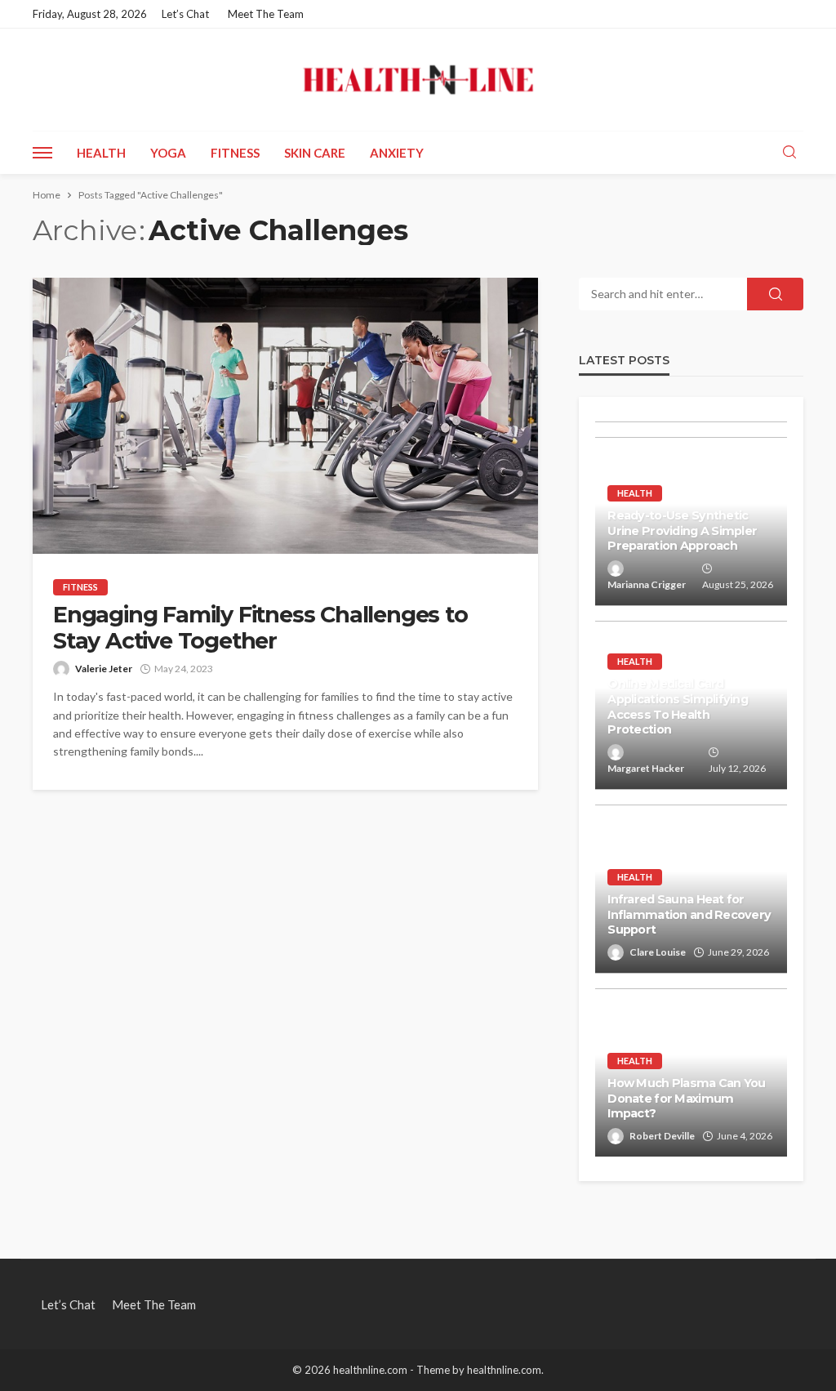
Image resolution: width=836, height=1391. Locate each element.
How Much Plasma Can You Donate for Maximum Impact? (686, 1098)
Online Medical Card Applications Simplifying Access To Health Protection (677, 706)
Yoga (168, 152)
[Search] (789, 153)
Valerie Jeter (103, 668)
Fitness (235, 152)
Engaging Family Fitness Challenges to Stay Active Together (260, 628)
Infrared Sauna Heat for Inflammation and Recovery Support (689, 914)
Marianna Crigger (646, 584)
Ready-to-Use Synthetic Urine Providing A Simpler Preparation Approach (682, 530)
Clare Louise (657, 952)
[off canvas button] (42, 153)
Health (101, 152)
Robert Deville (662, 1136)
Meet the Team (266, 13)
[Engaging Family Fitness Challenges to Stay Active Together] (285, 416)
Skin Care (314, 152)
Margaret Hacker (645, 768)
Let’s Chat (185, 13)
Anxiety (397, 152)
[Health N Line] (418, 79)
